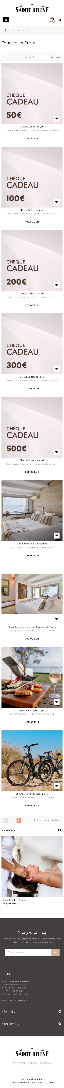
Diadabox (14, 1082)
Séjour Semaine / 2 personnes (32, 544)
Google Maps (23, 1000)
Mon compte (10, 1023)
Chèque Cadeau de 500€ (32, 460)
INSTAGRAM (45, 1063)
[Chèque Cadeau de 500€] (32, 427)
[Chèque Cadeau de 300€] (32, 343)
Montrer (27, 57)
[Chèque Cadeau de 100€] (32, 177)
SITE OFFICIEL (19, 1063)
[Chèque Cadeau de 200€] (32, 260)
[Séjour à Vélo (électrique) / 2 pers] (32, 760)
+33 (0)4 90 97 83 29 (14, 991)
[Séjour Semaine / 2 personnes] (32, 510)
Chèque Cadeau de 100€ (32, 210)
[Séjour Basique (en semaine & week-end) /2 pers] (32, 594)
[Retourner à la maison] (5, 30)
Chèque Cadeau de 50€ (32, 127)
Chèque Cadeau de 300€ (32, 377)
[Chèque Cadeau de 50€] (32, 93)
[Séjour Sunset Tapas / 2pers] (32, 677)
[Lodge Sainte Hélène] (32, 8)
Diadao (50, 1082)
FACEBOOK (33, 1063)
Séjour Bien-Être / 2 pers (14, 900)
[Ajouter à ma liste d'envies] (57, 119)
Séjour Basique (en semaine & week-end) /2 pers (32, 627)
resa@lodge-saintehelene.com (15, 994)
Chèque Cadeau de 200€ (32, 294)
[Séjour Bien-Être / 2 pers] (32, 866)
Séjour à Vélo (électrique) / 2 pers (32, 794)
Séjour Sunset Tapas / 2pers (32, 710)
